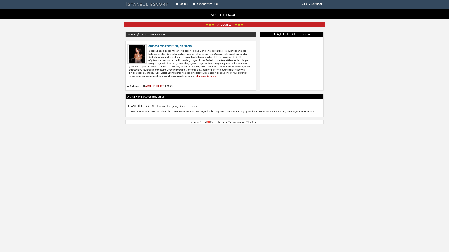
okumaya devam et (206, 76)
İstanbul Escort (147, 4)
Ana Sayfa (134, 34)
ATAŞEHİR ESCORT (156, 34)
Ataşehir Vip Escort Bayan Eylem (170, 46)
